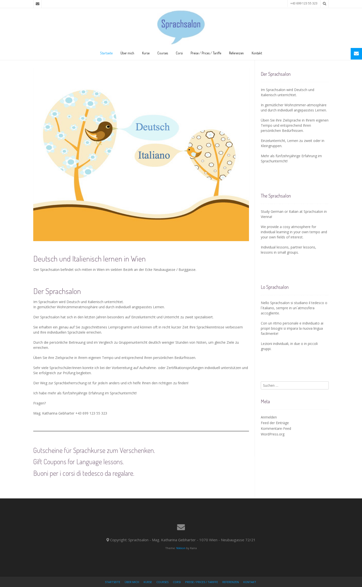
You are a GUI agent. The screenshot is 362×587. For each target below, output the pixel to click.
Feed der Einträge (275, 422)
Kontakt (257, 53)
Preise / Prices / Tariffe (206, 53)
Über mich (127, 53)
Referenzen (236, 53)
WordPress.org (272, 434)
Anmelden (269, 417)
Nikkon (180, 548)
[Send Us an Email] (37, 4)
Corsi (179, 53)
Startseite (106, 53)
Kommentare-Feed (276, 428)
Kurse (145, 53)
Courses (162, 53)
